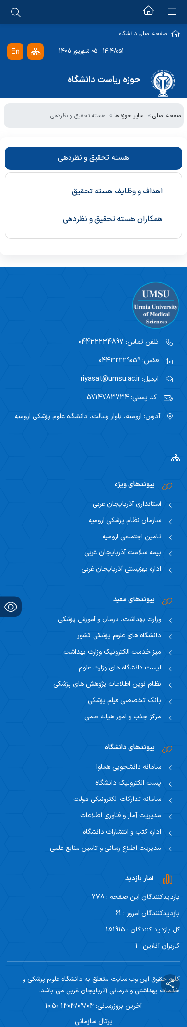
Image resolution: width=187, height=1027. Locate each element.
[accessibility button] (11, 607)
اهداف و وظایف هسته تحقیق (117, 191)
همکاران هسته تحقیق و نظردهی (113, 219)
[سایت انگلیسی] (15, 51)
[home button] (148, 12)
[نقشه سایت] (35, 51)
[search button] (16, 12)
